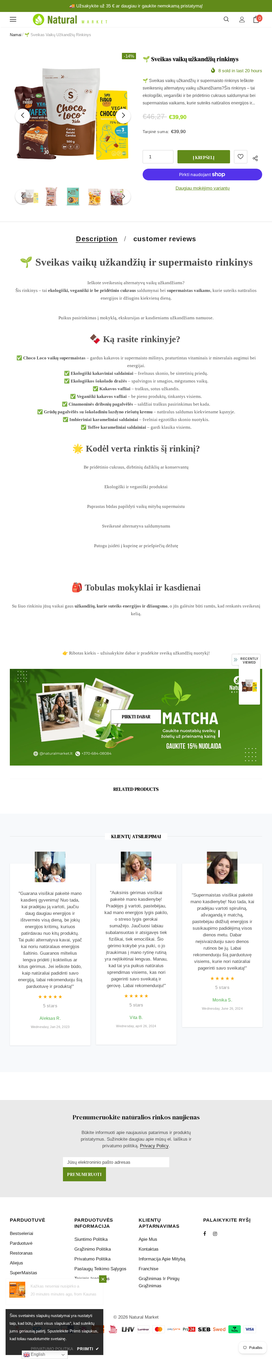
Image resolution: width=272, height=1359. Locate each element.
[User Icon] (242, 19)
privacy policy (154, 1145)
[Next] (123, 116)
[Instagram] (218, 1233)
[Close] (103, 1279)
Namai (15, 34)
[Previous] (22, 116)
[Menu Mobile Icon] (13, 19)
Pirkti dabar (136, 717)
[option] (73, 116)
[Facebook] (208, 1233)
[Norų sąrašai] (240, 156)
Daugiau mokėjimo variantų (203, 188)
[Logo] (69, 19)
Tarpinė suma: (156, 131)
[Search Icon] (226, 19)
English (37, 1354)
